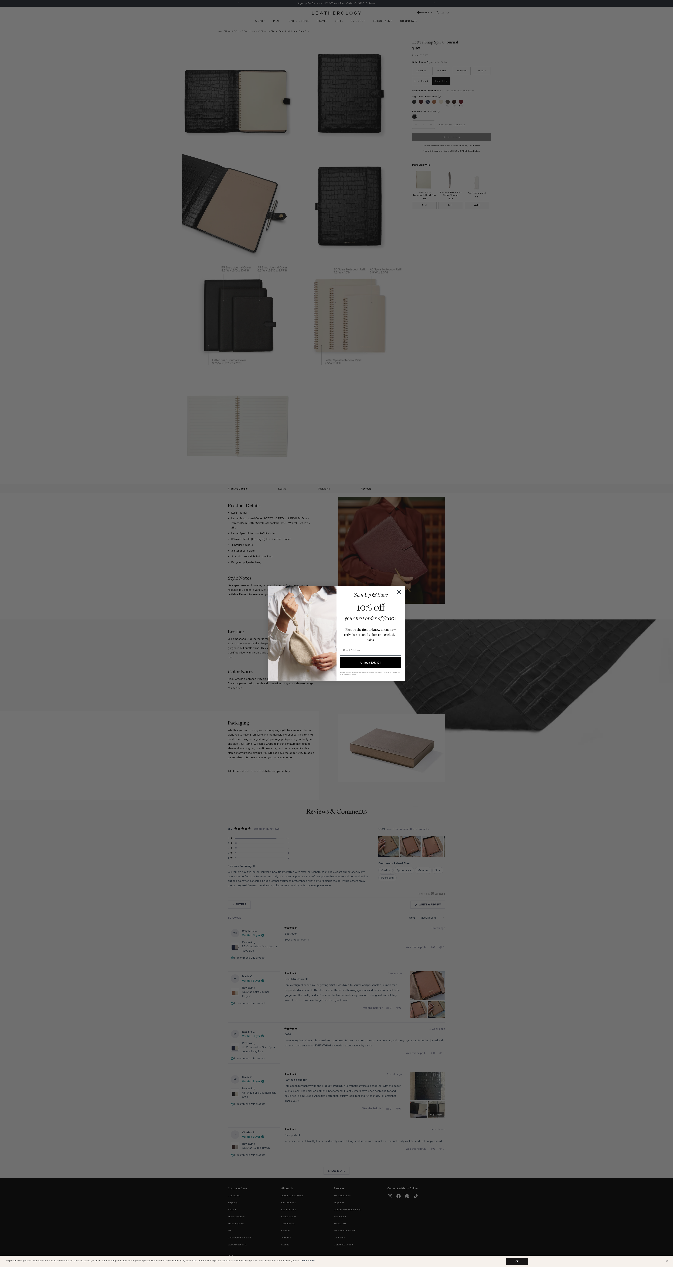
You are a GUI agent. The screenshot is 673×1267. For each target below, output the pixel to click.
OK (517, 1261)
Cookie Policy (307, 1260)
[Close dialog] (399, 592)
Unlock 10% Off (370, 662)
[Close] (667, 1261)
